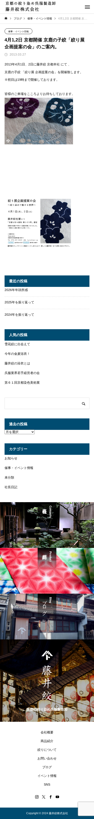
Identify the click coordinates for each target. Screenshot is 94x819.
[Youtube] (57, 797)
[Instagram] (36, 797)
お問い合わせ (47, 758)
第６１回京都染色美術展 (22, 382)
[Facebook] (50, 797)
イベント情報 (47, 776)
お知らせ (11, 458)
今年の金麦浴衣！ (17, 354)
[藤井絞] (30, 6)
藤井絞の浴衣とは (17, 363)
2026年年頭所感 (16, 290)
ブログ (47, 767)
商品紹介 (47, 741)
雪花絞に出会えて (17, 344)
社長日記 (11, 487)
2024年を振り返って (19, 314)
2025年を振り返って (19, 302)
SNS (47, 784)
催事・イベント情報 (18, 31)
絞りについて (47, 750)
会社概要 (47, 732)
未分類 (9, 477)
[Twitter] (43, 797)
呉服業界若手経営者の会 (22, 373)
